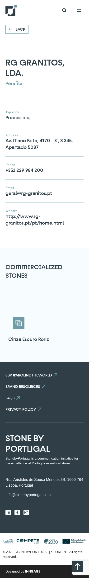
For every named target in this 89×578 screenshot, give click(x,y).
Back (20, 29)
